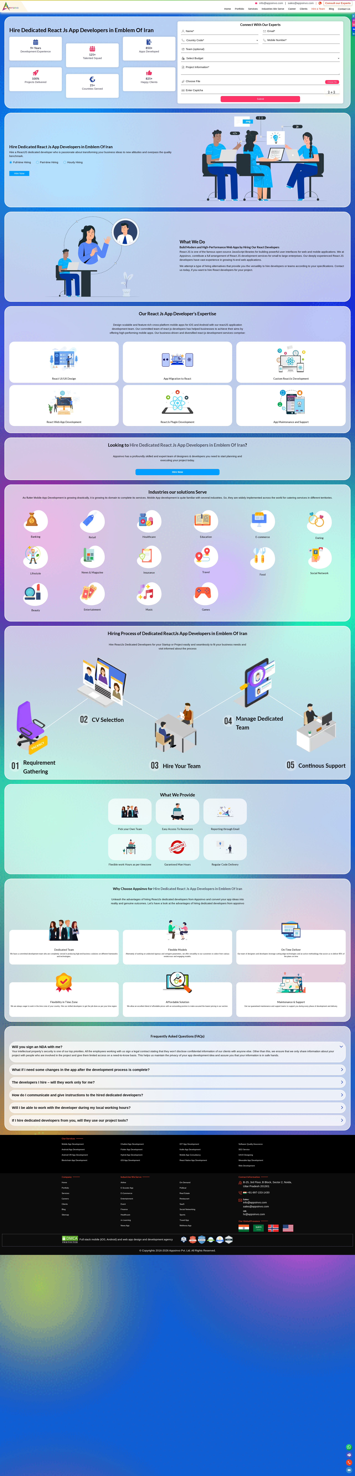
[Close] (228, 681)
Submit (177, 793)
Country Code (135, 716)
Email (183, 704)
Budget (131, 740)
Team (130, 728)
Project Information (138, 752)
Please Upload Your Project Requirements (152, 767)
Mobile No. (186, 716)
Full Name (133, 704)
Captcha (132, 779)
